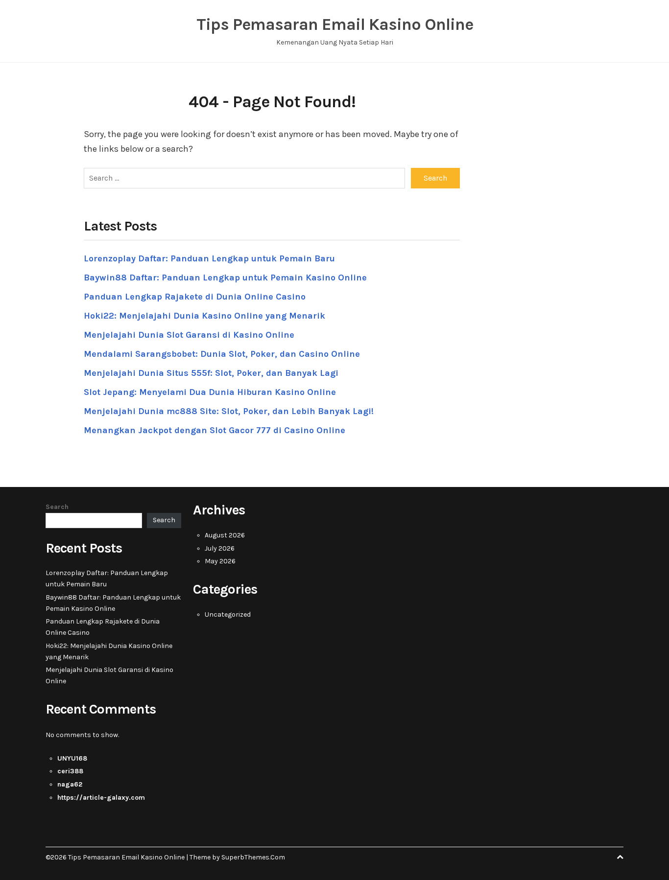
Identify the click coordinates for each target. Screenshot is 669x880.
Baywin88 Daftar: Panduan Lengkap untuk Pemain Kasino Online (225, 277)
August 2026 (225, 535)
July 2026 (220, 548)
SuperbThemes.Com (253, 857)
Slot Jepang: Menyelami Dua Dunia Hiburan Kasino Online (210, 392)
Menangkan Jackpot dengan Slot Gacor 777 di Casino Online (214, 430)
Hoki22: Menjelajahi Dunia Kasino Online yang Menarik (204, 315)
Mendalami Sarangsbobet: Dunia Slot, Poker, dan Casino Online (222, 353)
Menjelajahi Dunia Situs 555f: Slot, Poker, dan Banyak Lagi (211, 373)
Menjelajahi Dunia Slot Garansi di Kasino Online (189, 334)
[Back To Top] (620, 857)
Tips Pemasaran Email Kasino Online (334, 24)
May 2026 (220, 561)
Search (57, 507)
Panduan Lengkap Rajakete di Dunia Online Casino (195, 296)
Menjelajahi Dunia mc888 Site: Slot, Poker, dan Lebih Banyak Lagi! (229, 411)
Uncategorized (228, 614)
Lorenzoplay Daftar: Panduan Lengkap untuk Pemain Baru (209, 258)
